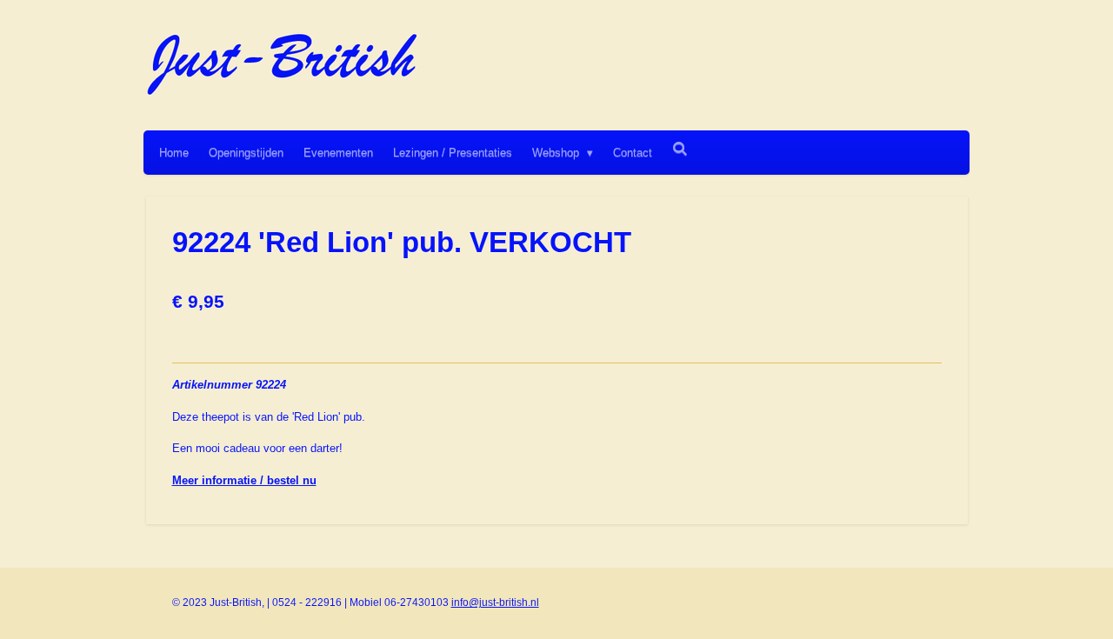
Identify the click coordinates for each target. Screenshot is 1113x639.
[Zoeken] (679, 149)
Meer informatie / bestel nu (244, 480)
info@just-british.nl (495, 602)
